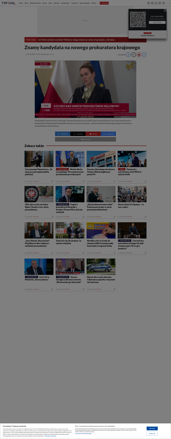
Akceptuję (152, 428)
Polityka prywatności (50, 436)
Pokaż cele (152, 433)
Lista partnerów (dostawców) (83, 433)
